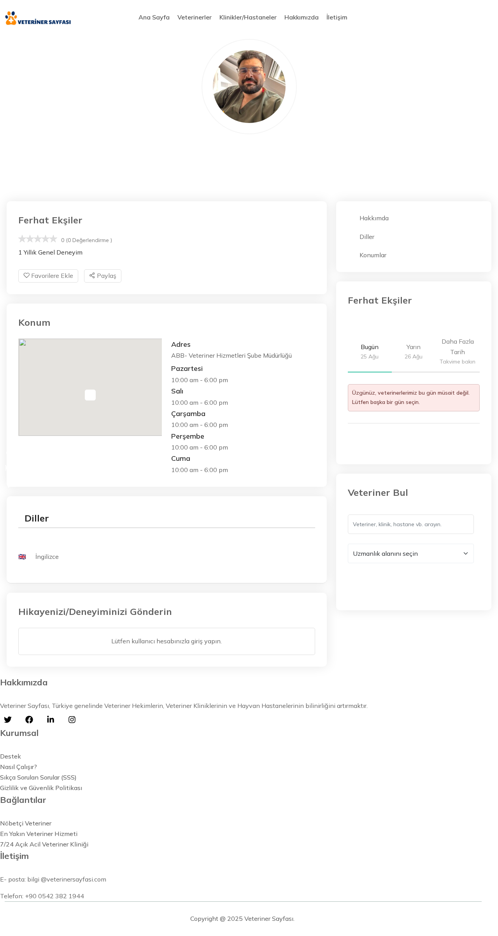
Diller (366, 237)
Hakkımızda (301, 17)
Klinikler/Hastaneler (248, 17)
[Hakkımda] (8, 451)
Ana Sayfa (154, 17)
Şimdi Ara (370, 581)
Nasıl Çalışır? (18, 767)
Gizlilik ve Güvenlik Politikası (41, 788)
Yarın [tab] (414, 351)
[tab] (36, 518)
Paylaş (105, 275)
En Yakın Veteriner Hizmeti (38, 834)
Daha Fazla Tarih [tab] (457, 351)
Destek (10, 756)
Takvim (374, 444)
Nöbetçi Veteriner (25, 823)
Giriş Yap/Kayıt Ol (458, 17)
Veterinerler (194, 17)
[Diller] (8, 468)
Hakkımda (374, 218)
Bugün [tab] (370, 351)
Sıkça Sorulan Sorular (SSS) (38, 777)
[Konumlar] (8, 485)
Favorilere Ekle (51, 275)
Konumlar (372, 255)
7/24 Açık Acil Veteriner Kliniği (44, 844)
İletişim (336, 17)
